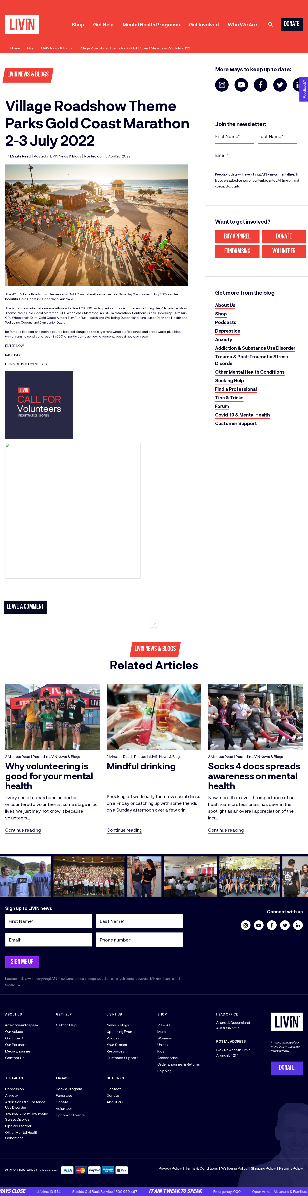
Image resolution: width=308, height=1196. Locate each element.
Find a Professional (236, 389)
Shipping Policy (263, 1168)
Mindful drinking (141, 765)
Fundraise (64, 1095)
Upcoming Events (70, 1115)
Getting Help (66, 1025)
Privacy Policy (170, 1168)
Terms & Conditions (201, 1168)
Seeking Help (229, 380)
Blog (30, 48)
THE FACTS (14, 1078)
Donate (284, 237)
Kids (160, 1051)
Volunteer (284, 251)
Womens (164, 1038)
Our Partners (15, 1044)
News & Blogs (118, 1025)
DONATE (292, 24)
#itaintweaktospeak (22, 1025)
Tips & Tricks (229, 397)
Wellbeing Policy (234, 1168)
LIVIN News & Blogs (56, 48)
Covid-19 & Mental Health (242, 414)
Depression (227, 330)
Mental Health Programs (151, 24)
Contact (114, 1089)
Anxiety (223, 339)
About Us (225, 305)
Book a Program (69, 1089)
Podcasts (225, 322)
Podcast (114, 1038)
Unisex (162, 1044)
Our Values (14, 1031)
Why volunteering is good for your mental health (49, 775)
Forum (222, 406)
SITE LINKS (115, 1078)
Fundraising (237, 251)
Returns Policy (291, 1168)
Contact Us (14, 1057)
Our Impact (14, 1038)
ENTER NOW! (15, 345)
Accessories (167, 1057)
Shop (78, 24)
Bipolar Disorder (18, 1126)
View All (163, 1025)
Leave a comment (25, 607)
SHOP (162, 1014)
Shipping (164, 1071)
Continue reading (23, 830)
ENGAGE (62, 1078)
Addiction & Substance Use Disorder (255, 348)
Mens (161, 1031)
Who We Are (242, 24)
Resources (115, 1051)
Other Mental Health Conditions (250, 372)
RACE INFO (13, 355)
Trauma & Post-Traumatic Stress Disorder (251, 360)
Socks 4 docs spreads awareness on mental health (254, 775)
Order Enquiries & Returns (178, 1064)
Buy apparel (237, 237)
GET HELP (64, 1014)
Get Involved (204, 24)
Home (15, 48)
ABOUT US (13, 1014)
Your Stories (117, 1044)
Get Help (103, 24)
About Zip (115, 1102)
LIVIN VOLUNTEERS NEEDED (26, 364)
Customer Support (236, 423)
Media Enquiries (18, 1051)
